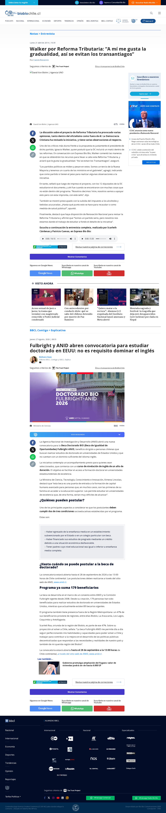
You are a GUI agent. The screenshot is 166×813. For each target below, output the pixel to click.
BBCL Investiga (92, 21)
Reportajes (10, 779)
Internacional (33, 21)
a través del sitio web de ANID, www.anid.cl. (80, 653)
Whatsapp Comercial (102, 798)
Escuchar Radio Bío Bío (145, 2)
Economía (46, 21)
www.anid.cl (60, 582)
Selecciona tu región (18, 2)
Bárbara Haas (45, 357)
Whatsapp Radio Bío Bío (148, 798)
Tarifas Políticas (12, 796)
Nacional (20, 21)
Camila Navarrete (41, 60)
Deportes (57, 21)
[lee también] (50, 668)
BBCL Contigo (107, 21)
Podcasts (9, 21)
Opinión (80, 21)
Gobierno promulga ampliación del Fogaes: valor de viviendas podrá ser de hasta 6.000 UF (89, 664)
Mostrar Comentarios (77, 257)
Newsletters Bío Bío (87, 2)
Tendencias (69, 21)
